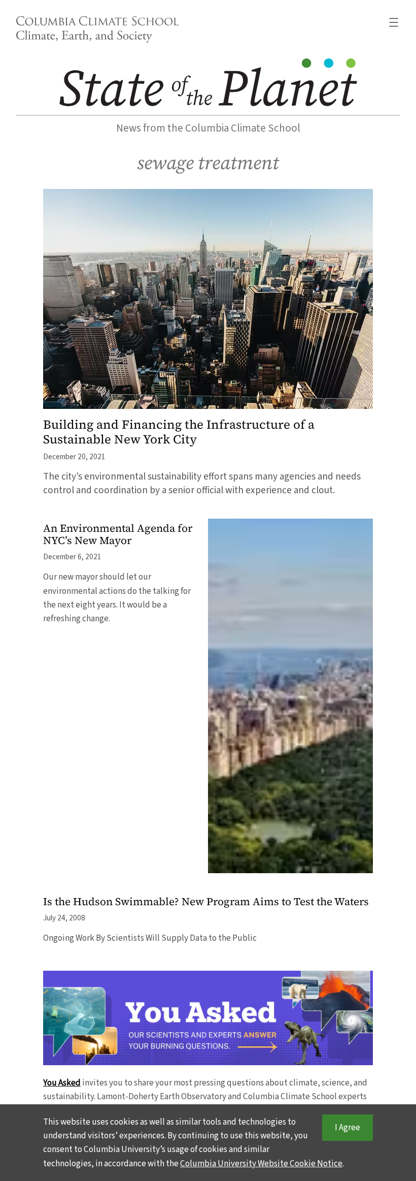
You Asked (62, 1082)
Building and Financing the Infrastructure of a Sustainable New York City (179, 432)
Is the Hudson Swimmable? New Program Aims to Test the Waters (206, 902)
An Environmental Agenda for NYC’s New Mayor (117, 535)
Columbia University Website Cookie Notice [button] (261, 1163)
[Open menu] (394, 22)
